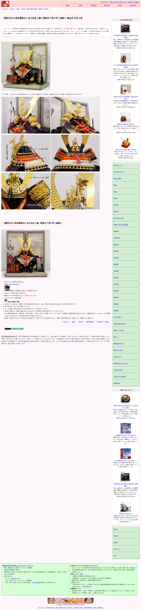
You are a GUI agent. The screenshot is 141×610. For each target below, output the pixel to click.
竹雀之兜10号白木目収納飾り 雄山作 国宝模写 (126, 97)
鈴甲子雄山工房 (14, 284)
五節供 (61, 338)
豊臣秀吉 (116, 264)
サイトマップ (42, 607)
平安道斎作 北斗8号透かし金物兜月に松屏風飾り (126, 36)
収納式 (115, 198)
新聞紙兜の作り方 (118, 343)
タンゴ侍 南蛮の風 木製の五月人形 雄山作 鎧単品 (126, 66)
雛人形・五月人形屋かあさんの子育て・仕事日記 (64, 607)
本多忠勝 (116, 284)
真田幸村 (116, 297)
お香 (114, 555)
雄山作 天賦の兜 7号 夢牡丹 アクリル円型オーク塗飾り (126, 406)
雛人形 (10, 343)
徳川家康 (116, 257)
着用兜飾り (107, 5)
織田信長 (116, 244)
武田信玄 (116, 277)
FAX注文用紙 (36, 582)
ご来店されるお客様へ (119, 376)
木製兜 (120, 5)
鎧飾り (68, 5)
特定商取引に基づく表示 (120, 363)
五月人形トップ (118, 165)
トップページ (4, 9)
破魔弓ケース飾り (118, 330)
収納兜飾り (94, 5)
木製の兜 (116, 211)
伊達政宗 (116, 251)
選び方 (115, 337)
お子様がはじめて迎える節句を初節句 (72, 341)
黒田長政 (116, 290)
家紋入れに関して (118, 350)
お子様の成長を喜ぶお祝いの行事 (28, 341)
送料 (81, 574)
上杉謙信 (116, 271)
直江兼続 (116, 310)
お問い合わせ (117, 357)
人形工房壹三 (117, 317)
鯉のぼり (116, 536)
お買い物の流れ (118, 370)
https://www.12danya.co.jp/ (18, 565)
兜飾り (81, 5)
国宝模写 (116, 231)
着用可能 (116, 205)
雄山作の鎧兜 (117, 178)
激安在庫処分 (90, 321)
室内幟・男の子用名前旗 (120, 224)
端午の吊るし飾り (118, 218)
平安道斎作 (116, 238)
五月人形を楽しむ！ (119, 172)
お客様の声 (116, 383)
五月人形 (12, 9)
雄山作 (23, 9)
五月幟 (11, 341)
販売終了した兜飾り (43, 9)
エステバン (116, 549)
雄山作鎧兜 (133, 5)
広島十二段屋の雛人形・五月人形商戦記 (91, 607)
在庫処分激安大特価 (32, 9)
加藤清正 (116, 304)
